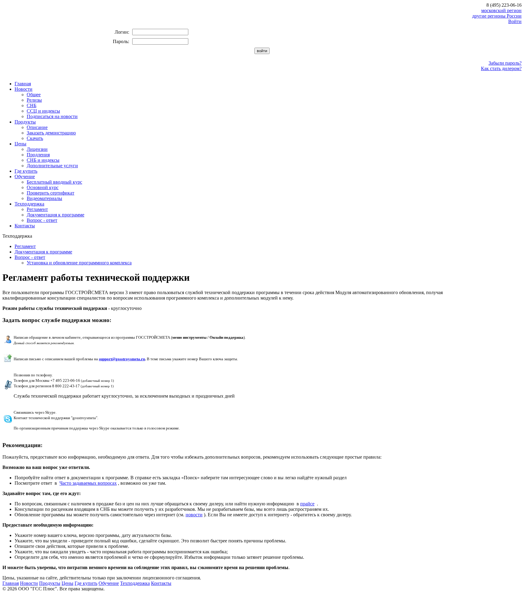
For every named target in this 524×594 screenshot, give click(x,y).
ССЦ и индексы (43, 111)
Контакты (25, 225)
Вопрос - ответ (42, 220)
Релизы (34, 100)
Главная (23, 83)
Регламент (37, 209)
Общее (34, 94)
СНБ (31, 105)
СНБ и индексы (43, 160)
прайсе (307, 503)
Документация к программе (55, 214)
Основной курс (43, 187)
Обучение (25, 176)
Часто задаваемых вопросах (88, 483)
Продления (38, 154)
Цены (20, 143)
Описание (37, 127)
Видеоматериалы (44, 198)
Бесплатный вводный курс (54, 182)
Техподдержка (29, 203)
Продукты (25, 121)
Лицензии (37, 149)
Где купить (26, 171)
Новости (23, 89)
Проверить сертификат (50, 192)
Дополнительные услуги (52, 165)
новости (194, 514)
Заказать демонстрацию (51, 132)
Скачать (35, 138)
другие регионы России (497, 16)
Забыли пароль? (505, 63)
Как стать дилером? (501, 68)
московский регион (501, 10)
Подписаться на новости (52, 116)
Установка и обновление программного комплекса (79, 262)
